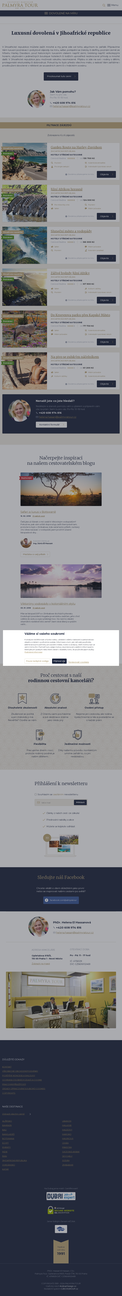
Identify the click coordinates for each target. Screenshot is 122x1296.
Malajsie (67, 1125)
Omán (65, 1143)
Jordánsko (8, 1165)
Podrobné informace (33, 652)
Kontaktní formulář (49, 424)
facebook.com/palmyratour (63, 900)
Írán (4, 1156)
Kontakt (6, 1067)
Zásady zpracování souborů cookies (23, 1088)
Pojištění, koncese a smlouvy (18, 1075)
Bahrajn (7, 1125)
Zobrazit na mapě (41, 963)
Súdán (65, 1160)
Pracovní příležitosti (14, 1084)
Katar (5, 1169)
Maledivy (67, 1130)
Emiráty (6, 1147)
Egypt (5, 1143)
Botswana (8, 1138)
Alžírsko (7, 1121)
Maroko (66, 1134)
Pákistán (67, 1147)
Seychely (67, 1156)
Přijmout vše (59, 661)
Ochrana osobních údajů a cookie (22, 1080)
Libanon (66, 1121)
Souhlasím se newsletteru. (58, 794)
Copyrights (8, 1093)
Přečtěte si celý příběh (34, 554)
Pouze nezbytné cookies (37, 661)
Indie (4, 1152)
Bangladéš (8, 1134)
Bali (4, 1130)
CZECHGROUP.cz (69, 1289)
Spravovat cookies (78, 662)
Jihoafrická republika (14, 1160)
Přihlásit (80, 802)
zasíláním (58, 794)
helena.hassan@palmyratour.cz (71, 106)
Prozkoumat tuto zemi (59, 76)
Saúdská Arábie (71, 1152)
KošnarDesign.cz (68, 1286)
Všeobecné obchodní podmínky (20, 1071)
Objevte (104, 174)
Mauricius (67, 1138)
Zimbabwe (67, 1165)
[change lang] (20, 5)
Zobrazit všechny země (13, 1114)
